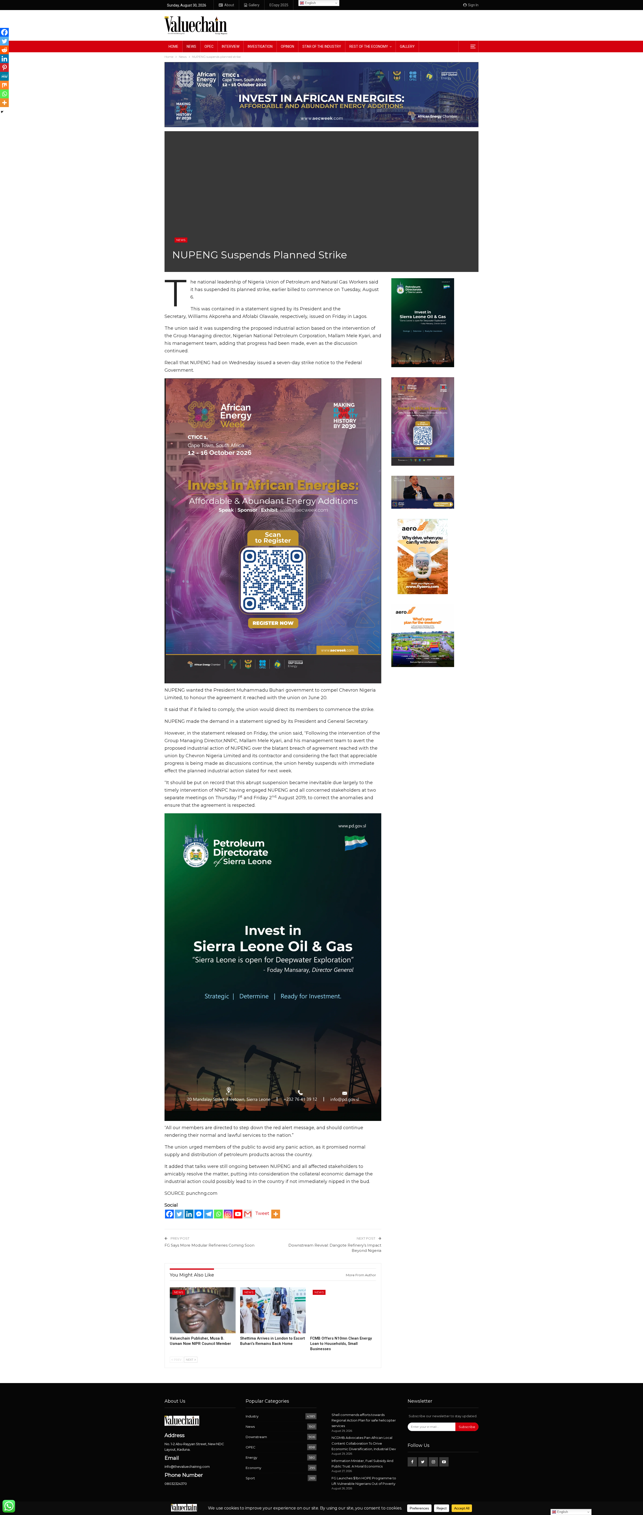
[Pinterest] (4, 67)
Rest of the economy (368, 46)
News (191, 46)
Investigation (260, 46)
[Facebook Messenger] (198, 1214)
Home (173, 46)
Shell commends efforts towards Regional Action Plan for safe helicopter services (364, 1420)
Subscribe (467, 1427)
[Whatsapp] (218, 1214)
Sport (250, 1478)
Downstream (256, 1437)
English (310, 3)
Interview (230, 46)
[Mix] (4, 85)
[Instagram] (228, 1214)
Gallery (254, 5)
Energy (251, 1457)
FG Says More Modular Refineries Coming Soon (209, 1245)
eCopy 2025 (279, 5)
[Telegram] (208, 1214)
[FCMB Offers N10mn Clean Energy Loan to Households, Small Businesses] (343, 1310)
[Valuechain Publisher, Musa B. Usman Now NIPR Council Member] (203, 1310)
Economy (253, 1468)
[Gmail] (247, 1214)
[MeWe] (4, 76)
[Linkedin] (189, 1214)
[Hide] (2, 112)
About (229, 5)
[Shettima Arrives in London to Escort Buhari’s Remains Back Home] (273, 1310)
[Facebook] (169, 1214)
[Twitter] (179, 1214)
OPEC (208, 46)
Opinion (287, 46)
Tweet (262, 1213)
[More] (275, 1214)
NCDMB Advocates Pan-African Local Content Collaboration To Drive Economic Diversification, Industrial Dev (364, 1443)
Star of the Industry (321, 46)
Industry (252, 1416)
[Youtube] (238, 1214)
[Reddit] (4, 49)
